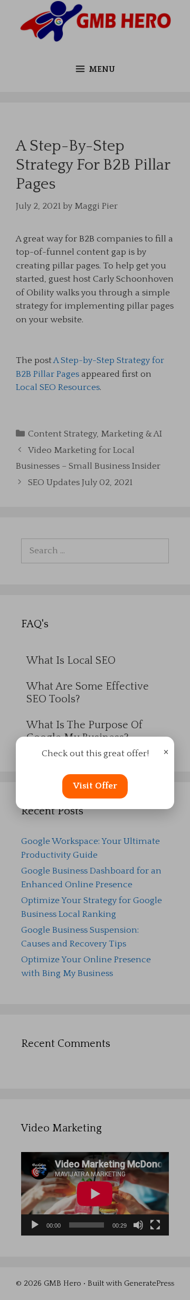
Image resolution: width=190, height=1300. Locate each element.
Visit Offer (95, 786)
